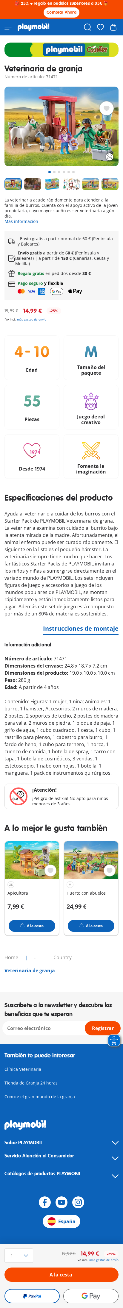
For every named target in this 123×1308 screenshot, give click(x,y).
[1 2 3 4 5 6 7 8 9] (21, 1255)
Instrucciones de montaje (81, 628)
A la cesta (61, 1274)
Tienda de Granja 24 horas (31, 1083)
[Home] (34, 27)
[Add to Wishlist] (106, 108)
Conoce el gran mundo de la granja (39, 1096)
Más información (21, 221)
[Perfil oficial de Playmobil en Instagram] (78, 1202)
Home (11, 957)
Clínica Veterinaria (22, 1069)
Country (63, 957)
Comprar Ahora (61, 12)
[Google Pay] (91, 1296)
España (67, 1221)
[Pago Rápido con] (32, 1296)
